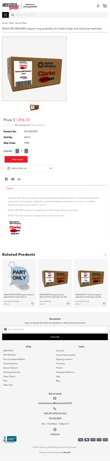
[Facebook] (6, 179)
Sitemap (73, 447)
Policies (59, 368)
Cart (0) (105, 6)
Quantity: (8, 151)
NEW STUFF (8, 351)
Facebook (55, 434)
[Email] (13, 179)
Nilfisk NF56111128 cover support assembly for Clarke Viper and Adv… (89, 296)
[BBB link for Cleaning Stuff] (9, 440)
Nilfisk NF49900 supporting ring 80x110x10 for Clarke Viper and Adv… (54, 296)
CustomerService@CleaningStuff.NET (55, 403)
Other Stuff (8, 385)
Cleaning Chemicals (11, 372)
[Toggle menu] (5, 15)
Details (10, 189)
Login (98, 6)
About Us (60, 351)
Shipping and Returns (65, 372)
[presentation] (34, 107)
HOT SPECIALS (9, 355)
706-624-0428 (55, 418)
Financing (60, 364)
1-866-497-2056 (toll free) (55, 413)
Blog (58, 381)
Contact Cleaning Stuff (65, 355)
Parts (5, 381)
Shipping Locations (64, 359)
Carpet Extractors (10, 364)
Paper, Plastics (9, 376)
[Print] (19, 179)
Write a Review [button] (38, 125)
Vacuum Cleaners (10, 368)
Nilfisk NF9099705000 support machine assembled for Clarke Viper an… (19, 296)
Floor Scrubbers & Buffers (14, 359)
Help (58, 376)
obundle (67, 452)
